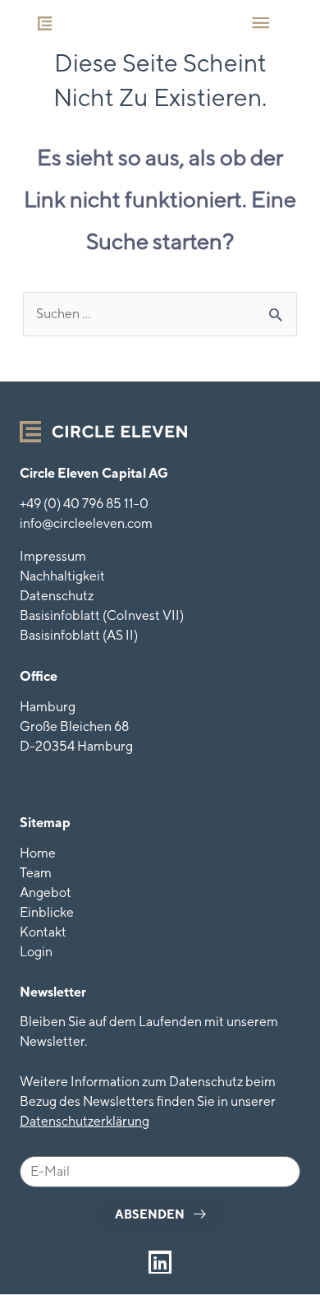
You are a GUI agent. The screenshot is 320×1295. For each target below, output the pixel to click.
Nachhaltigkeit (62, 576)
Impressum (53, 556)
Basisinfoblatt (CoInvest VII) (102, 615)
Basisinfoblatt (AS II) (79, 635)
